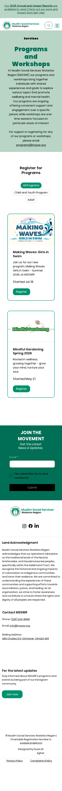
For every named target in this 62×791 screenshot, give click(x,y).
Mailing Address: (12, 634)
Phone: (6, 619)
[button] (21, 291)
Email (13, 457)
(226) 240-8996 (20, 619)
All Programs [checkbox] (31, 185)
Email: (16, 625)
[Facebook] (30, 526)
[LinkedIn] (36, 526)
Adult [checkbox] (31, 200)
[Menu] (57, 25)
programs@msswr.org (31, 145)
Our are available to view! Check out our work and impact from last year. (31, 9)
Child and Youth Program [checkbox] (31, 193)
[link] (31, 254)
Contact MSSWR (14, 612)
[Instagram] (24, 526)
